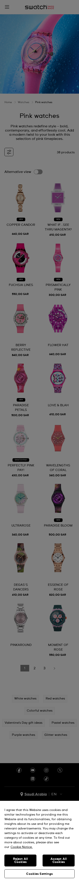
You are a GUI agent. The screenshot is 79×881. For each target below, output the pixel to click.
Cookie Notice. (22, 847)
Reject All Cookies (20, 860)
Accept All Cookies (58, 860)
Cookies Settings (39, 873)
